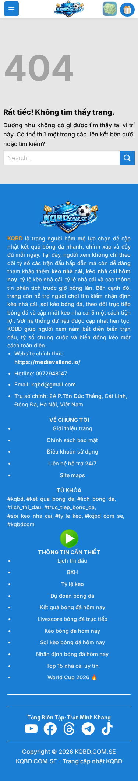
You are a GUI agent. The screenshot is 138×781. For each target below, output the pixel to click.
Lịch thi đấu (72, 561)
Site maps (72, 475)
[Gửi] (127, 158)
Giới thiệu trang (72, 428)
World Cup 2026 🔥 (72, 677)
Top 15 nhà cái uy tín (72, 666)
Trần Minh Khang (89, 718)
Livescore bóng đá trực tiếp (72, 619)
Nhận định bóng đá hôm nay (72, 654)
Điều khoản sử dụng (72, 451)
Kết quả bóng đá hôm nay (72, 607)
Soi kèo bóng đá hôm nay (72, 642)
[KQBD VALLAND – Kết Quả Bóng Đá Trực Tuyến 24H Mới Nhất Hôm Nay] (69, 9)
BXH (72, 572)
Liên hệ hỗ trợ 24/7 (72, 463)
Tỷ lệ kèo (72, 584)
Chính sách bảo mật (72, 440)
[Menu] (11, 8)
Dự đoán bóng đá (72, 596)
